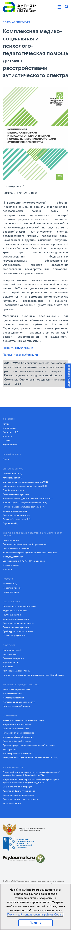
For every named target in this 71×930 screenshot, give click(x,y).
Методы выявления (12, 693)
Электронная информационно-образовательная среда (30, 552)
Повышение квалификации (16, 494)
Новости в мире (11, 592)
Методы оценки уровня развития (19, 702)
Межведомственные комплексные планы (23, 720)
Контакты (7, 436)
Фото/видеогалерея (13, 557)
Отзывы (6, 440)
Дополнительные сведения (16, 548)
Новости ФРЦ (10, 584)
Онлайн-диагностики (13, 490)
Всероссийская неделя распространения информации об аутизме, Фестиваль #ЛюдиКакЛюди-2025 (31, 781)
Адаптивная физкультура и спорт (19, 791)
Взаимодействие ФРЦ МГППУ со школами (24, 561)
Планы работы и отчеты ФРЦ (17, 519)
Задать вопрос (68, 377)
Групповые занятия (12, 615)
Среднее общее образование (17, 741)
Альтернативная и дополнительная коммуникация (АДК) (30, 758)
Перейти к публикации (18, 347)
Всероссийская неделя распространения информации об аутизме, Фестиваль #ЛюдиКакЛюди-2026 (31, 774)
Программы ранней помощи (17, 706)
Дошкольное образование (16, 619)
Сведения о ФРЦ (11, 432)
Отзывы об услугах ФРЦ (14, 635)
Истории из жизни (12, 803)
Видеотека (8, 666)
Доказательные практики (15, 511)
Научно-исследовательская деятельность (24, 507)
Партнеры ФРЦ (10, 523)
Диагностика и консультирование (19, 606)
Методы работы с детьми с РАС (18, 753)
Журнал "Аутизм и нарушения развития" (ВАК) (25, 502)
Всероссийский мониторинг (17, 724)
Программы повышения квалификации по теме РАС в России (33, 675)
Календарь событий (12, 478)
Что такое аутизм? (12, 650)
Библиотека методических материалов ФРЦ (25, 486)
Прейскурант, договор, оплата (18, 631)
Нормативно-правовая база (16, 689)
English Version (10, 444)
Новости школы (11, 540)
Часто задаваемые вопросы (16, 671)
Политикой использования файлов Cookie (35, 914)
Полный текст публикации (20, 354)
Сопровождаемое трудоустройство (21, 799)
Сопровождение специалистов (18, 623)
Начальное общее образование (18, 733)
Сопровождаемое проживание (18, 795)
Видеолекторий (10, 662)
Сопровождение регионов (16, 515)
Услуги (6, 424)
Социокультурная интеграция (17, 787)
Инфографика (9, 654)
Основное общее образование (18, 737)
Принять (36, 922)
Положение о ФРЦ (12, 473)
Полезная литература (16, 22)
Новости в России (12, 588)
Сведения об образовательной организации (24, 544)
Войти (6, 459)
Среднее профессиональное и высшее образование (29, 745)
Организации (9, 428)
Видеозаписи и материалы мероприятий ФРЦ (25, 482)
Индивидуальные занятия (15, 610)
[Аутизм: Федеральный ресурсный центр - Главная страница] (20, 7)
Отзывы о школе (11, 565)
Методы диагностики (13, 698)
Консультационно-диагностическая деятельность (28, 498)
